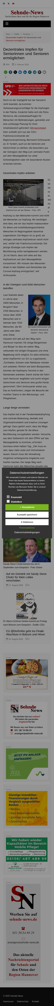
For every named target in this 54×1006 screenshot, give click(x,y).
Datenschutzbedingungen (27, 532)
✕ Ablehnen (27, 522)
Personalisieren (27, 528)
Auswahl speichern (27, 514)
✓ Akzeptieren (27, 507)
